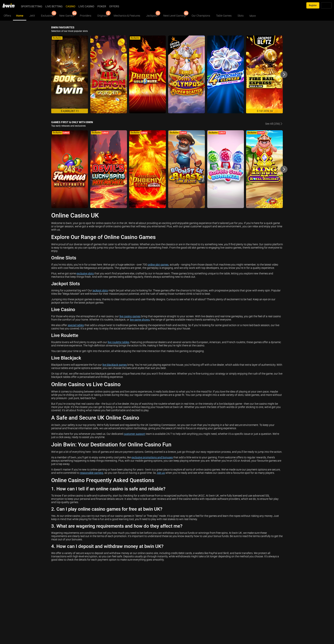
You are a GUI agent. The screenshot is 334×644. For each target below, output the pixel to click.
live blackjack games (114, 364)
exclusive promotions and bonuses (152, 457)
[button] (283, 74)
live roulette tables (118, 342)
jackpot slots (100, 290)
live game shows (140, 319)
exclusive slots (85, 273)
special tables (76, 325)
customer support (134, 433)
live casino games (130, 316)
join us (161, 472)
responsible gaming (91, 472)
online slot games (158, 264)
